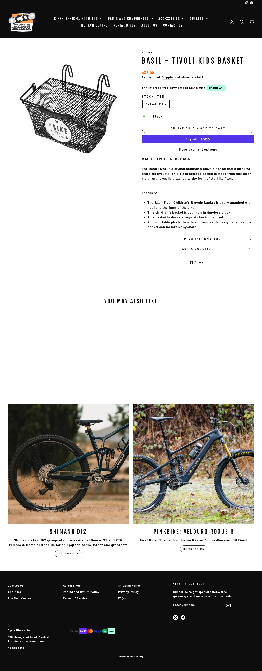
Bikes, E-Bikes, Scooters (76, 19)
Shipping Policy (129, 585)
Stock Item (153, 96)
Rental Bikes (124, 25)
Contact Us (173, 25)
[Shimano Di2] (68, 464)
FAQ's (122, 598)
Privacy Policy (128, 592)
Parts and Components (129, 19)
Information (68, 553)
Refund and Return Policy (81, 592)
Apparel (197, 19)
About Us (149, 25)
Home (146, 52)
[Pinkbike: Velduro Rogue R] (193, 464)
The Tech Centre (93, 25)
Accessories (169, 19)
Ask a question (198, 248)
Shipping (168, 77)
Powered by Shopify (131, 656)
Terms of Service (75, 598)
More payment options (198, 149)
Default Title (155, 104)
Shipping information (198, 239)
